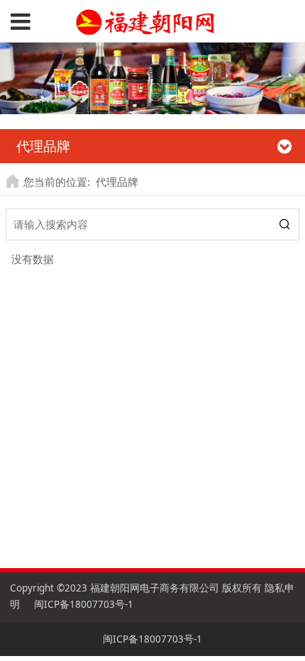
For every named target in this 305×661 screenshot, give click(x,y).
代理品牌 (117, 181)
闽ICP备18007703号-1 (83, 604)
